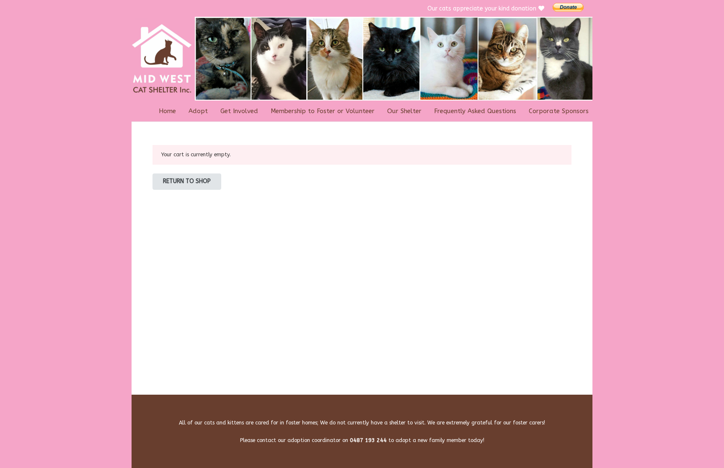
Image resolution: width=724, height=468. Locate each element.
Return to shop (187, 181)
